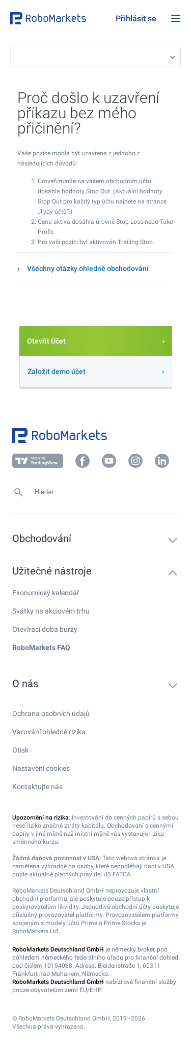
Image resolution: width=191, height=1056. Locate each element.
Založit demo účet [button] (57, 371)
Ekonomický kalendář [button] (45, 593)
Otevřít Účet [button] (46, 341)
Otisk (20, 750)
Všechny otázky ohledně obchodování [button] (88, 268)
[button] (60, 18)
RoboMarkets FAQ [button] (41, 647)
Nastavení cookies (41, 768)
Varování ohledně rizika (49, 732)
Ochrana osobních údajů (51, 713)
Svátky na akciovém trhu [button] (51, 611)
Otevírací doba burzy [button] (44, 629)
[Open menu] (175, 18)
